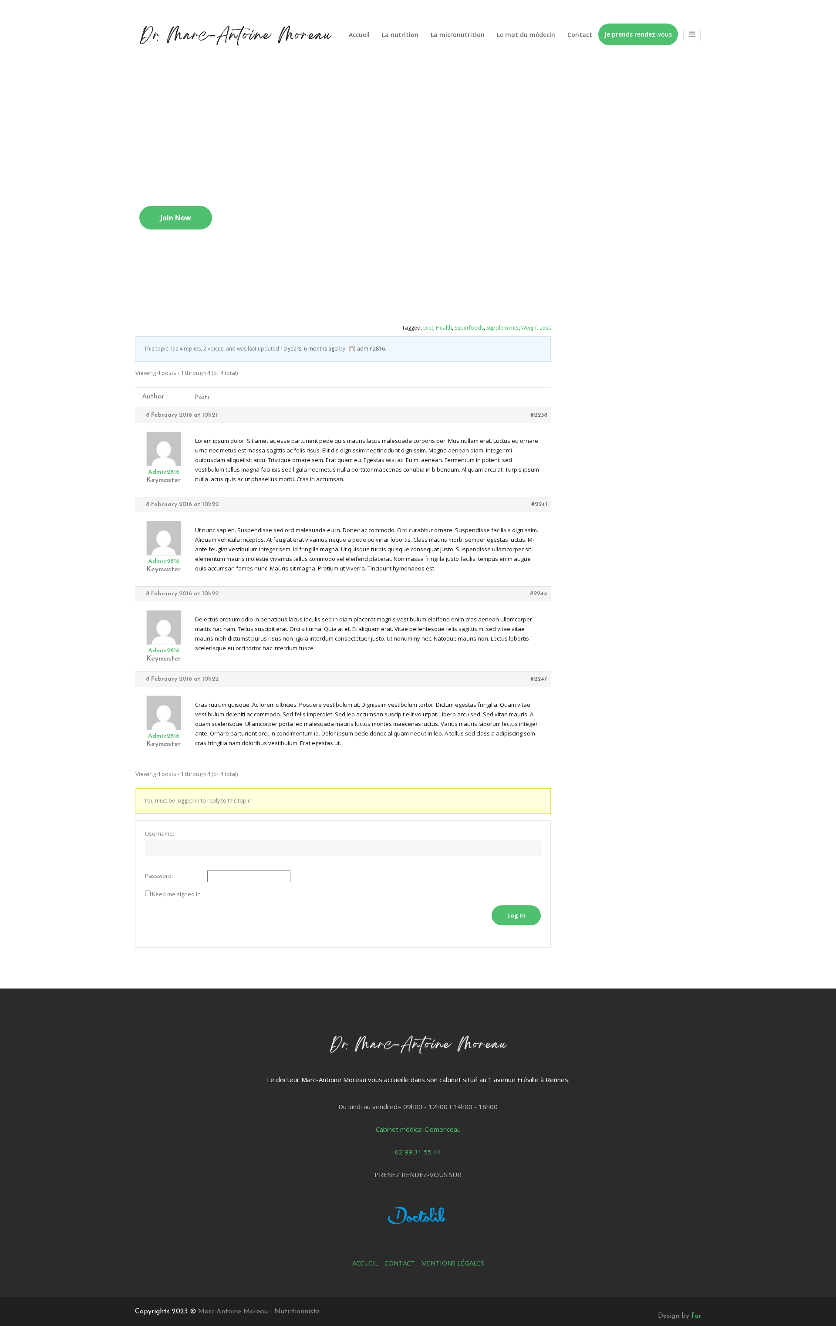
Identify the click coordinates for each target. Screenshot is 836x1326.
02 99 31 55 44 (418, 1151)
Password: (159, 876)
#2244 (538, 593)
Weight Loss (536, 327)
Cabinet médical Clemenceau (418, 1129)
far (696, 1316)
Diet (428, 327)
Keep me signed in (176, 894)
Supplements (502, 327)
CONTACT (399, 1263)
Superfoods (469, 327)
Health (444, 327)
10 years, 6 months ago (309, 348)
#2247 (538, 679)
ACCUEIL (365, 1263)
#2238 (538, 415)
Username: (159, 833)
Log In (516, 915)
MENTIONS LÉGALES (452, 1263)
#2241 (539, 504)
